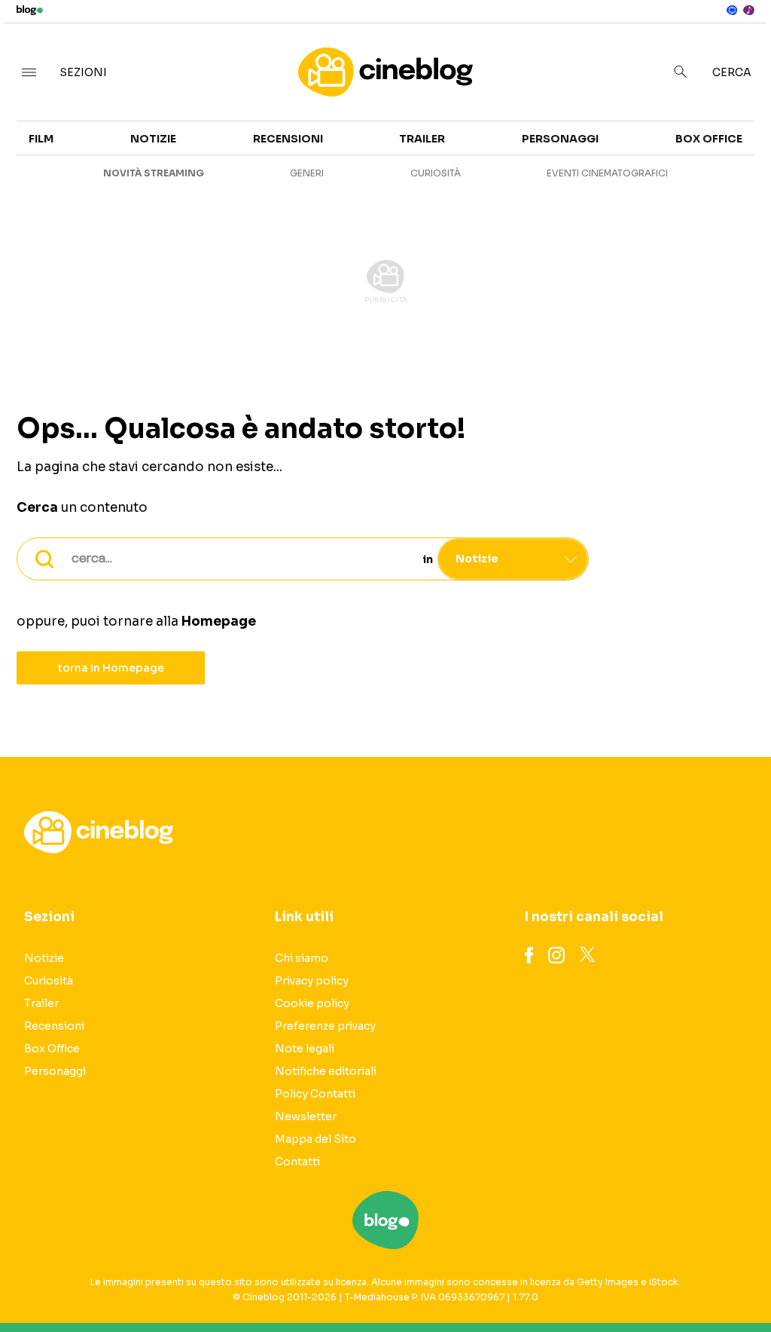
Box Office (708, 138)
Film (41, 138)
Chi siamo (301, 958)
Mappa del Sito (315, 1139)
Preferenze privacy (325, 1026)
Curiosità (435, 173)
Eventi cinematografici (607, 173)
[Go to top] (655, 1282)
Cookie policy (312, 1003)
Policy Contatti (315, 1094)
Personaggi (560, 138)
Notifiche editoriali (325, 1071)
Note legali (304, 1048)
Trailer (422, 138)
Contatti (297, 1161)
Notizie (153, 138)
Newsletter (306, 1116)
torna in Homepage (111, 668)
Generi (307, 173)
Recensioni (288, 138)
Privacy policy (312, 981)
